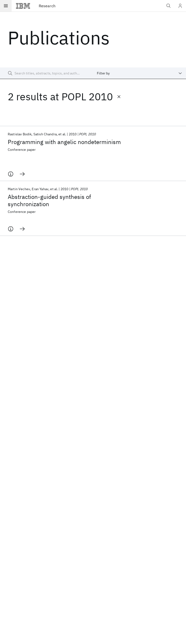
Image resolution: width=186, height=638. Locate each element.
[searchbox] (46, 73)
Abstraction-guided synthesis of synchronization (49, 200)
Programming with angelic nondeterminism (64, 141)
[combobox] (139, 73)
